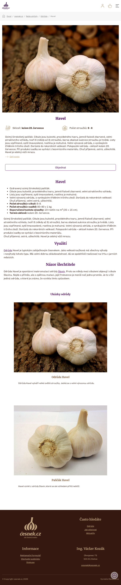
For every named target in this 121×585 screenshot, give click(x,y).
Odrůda (44, 16)
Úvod (9, 16)
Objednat (60, 167)
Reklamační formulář (30, 555)
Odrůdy (90, 526)
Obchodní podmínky (30, 559)
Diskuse (30, 562)
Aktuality (90, 533)
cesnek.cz (18, 16)
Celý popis (14, 156)
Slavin (61, 271)
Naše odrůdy (32, 16)
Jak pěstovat (90, 529)
